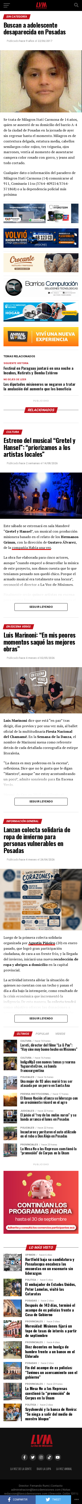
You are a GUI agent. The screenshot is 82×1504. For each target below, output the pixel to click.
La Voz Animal (64, 1469)
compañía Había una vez (31, 547)
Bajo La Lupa (44, 1469)
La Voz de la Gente (20, 1469)
